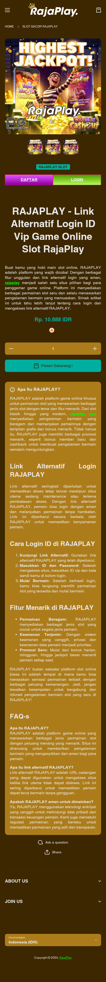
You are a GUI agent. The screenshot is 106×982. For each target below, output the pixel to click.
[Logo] (53, 10)
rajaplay (12, 282)
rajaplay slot (83, 413)
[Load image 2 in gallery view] (53, 146)
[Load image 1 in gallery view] (35, 146)
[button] (53, 852)
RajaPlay (65, 957)
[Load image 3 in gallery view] (70, 146)
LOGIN (77, 179)
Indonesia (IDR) (23, 942)
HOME (9, 26)
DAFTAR (29, 179)
